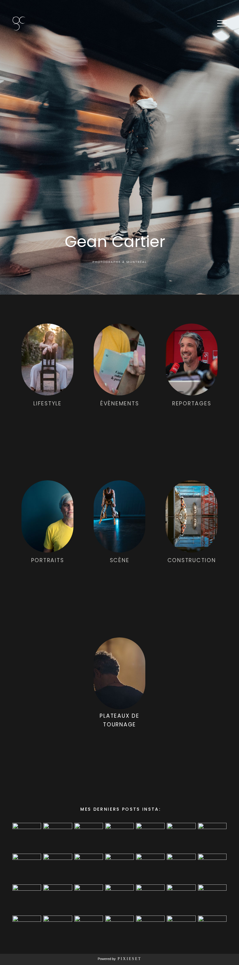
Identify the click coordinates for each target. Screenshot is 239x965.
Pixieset (129, 959)
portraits (47, 560)
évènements (119, 403)
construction (191, 560)
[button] (222, 23)
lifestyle (47, 403)
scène (119, 560)
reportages (191, 403)
